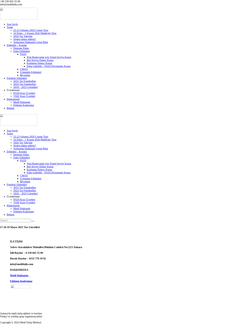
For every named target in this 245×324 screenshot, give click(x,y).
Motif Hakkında (20, 275)
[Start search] (33, 221)
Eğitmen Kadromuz (21, 281)
